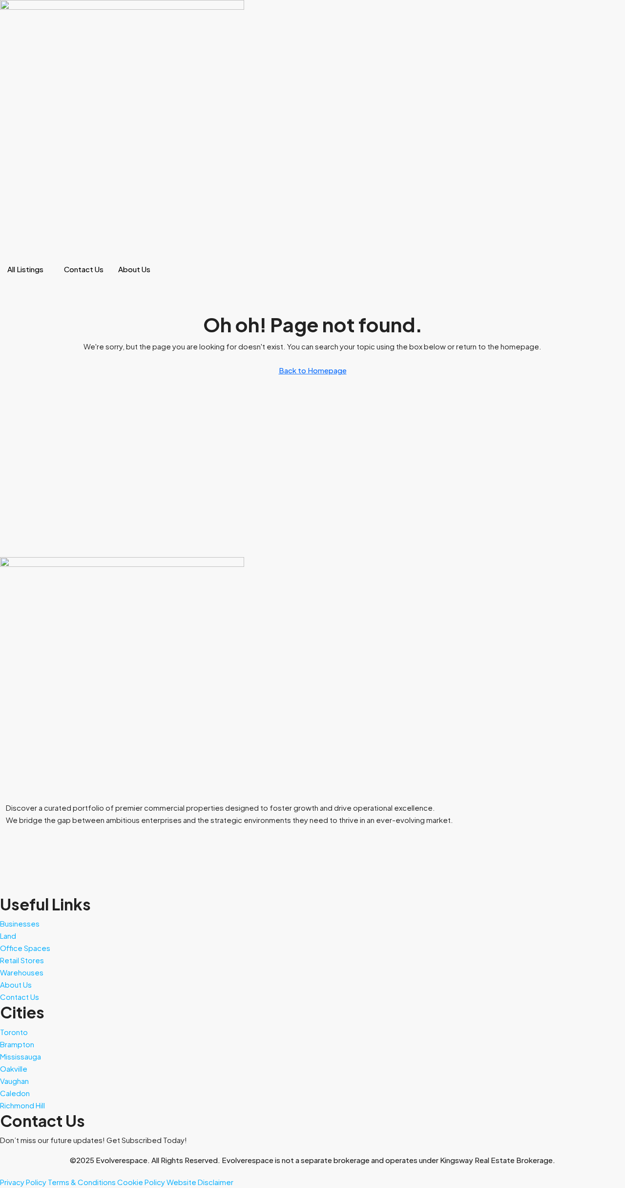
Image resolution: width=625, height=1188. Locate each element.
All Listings (25, 269)
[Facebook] (312, 840)
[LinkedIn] (312, 864)
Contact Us (84, 269)
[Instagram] (312, 889)
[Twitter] (312, 852)
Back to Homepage (313, 370)
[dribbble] (312, 876)
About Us (134, 269)
